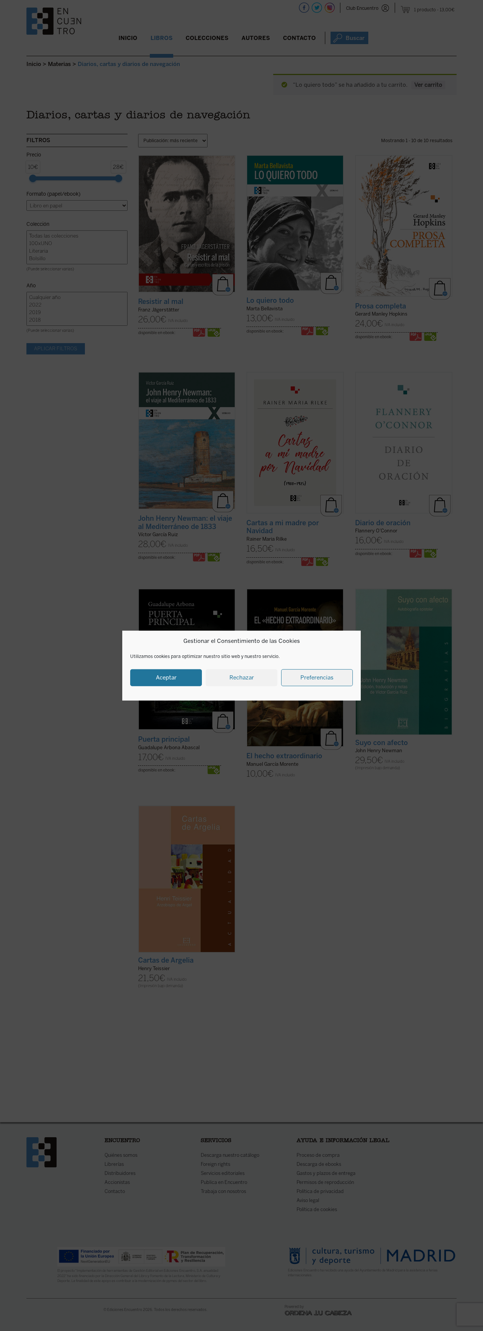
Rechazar (241, 677)
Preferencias (317, 677)
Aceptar (166, 677)
